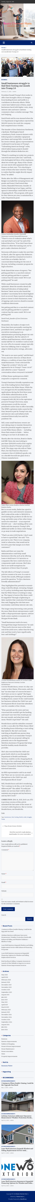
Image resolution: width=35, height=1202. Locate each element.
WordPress (23, 1199)
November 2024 (6, 1017)
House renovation (7, 1051)
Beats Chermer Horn (22, 1194)
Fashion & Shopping (8, 1044)
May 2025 (4, 1002)
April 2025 (4, 1005)
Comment (5, 850)
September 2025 (6, 992)
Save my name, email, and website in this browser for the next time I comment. (17, 903)
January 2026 (5, 982)
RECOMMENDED (8, 1078)
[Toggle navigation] (3, 42)
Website (3, 891)
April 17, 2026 (5, 1153)
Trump (3, 819)
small (24, 817)
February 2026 (6, 980)
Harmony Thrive (6, 1066)
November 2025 (6, 987)
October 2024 (5, 1019)
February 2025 (6, 1010)
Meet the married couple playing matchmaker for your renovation (20, 833)
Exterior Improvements (9, 1041)
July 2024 (4, 1027)
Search (3, 915)
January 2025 (5, 1012)
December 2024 (6, 1014)
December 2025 (6, 985)
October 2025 (5, 990)
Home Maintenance (7, 1049)
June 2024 (4, 1029)
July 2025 (4, 997)
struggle (29, 817)
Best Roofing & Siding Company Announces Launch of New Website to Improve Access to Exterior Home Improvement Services (15, 963)
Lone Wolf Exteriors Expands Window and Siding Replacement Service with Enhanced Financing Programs (17, 947)
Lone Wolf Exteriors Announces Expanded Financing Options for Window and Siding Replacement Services (15, 955)
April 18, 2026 (5, 1120)
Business (4, 79)
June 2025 (4, 1000)
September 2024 (6, 1022)
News (3, 1054)
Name (3, 874)
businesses (8, 817)
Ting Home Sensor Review (13, 826)
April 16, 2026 (5, 1186)
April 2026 (4, 977)
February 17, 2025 (6, 91)
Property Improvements (9, 1056)
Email (3, 882)
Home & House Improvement (11, 1046)
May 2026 (4, 975)
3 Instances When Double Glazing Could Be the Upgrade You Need (17, 1084)
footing (16, 817)
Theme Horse (20, 1196)
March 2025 (5, 1007)
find (13, 817)
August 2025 (5, 995)
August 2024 (5, 1024)
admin (14, 91)
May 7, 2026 (4, 1087)
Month (21, 817)
